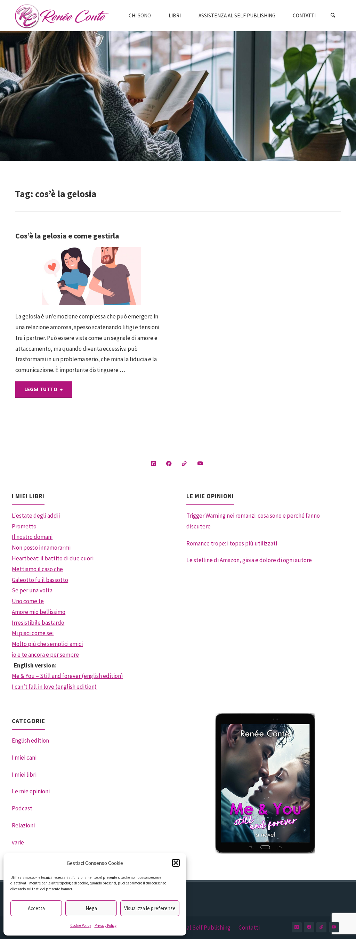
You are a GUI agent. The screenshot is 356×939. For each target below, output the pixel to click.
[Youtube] (200, 464)
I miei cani (24, 757)
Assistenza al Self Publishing (195, 927)
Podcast (22, 808)
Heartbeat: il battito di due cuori (53, 558)
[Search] (333, 15)
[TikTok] (184, 464)
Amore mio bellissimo (38, 612)
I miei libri (24, 774)
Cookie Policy (80, 925)
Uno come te (28, 601)
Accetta (36, 908)
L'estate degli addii (36, 515)
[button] (175, 862)
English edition (30, 740)
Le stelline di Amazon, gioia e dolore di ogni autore (249, 560)
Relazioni (23, 825)
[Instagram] (153, 464)
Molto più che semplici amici (47, 644)
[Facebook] (168, 464)
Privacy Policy (105, 925)
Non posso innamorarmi (41, 547)
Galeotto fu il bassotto (40, 580)
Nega (91, 908)
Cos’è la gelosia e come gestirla (67, 236)
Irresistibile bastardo (38, 622)
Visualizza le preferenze (150, 908)
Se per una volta (32, 590)
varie (18, 842)
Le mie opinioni (31, 791)
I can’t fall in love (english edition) (54, 686)
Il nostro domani (32, 537)
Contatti (249, 927)
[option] (265, 783)
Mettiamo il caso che (37, 569)
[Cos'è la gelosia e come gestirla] (117, 276)
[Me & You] (265, 783)
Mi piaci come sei (33, 633)
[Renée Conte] (62, 15)
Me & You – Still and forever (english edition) (67, 676)
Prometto (24, 526)
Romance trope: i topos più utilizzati (231, 543)
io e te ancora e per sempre (45, 654)
